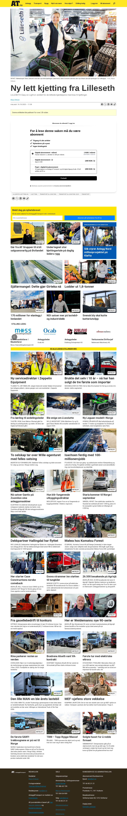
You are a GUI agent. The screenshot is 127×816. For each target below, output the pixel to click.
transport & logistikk (48, 194)
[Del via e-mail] (111, 104)
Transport (38, 3)
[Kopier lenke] (114, 104)
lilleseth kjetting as (20, 194)
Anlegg (28, 3)
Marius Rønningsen (63, 791)
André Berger (60, 783)
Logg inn (94, 3)
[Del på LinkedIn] (108, 104)
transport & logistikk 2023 (69, 194)
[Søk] (114, 3)
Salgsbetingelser (62, 805)
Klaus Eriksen (33, 779)
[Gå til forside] (16, 3)
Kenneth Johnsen (89, 807)
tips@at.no (43, 791)
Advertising (60, 814)
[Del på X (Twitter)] (105, 104)
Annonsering (60, 810)
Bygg (46, 3)
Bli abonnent (105, 3)
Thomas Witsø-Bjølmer (37, 786)
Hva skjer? (69, 3)
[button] (14, 337)
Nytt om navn (56, 3)
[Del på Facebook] (102, 104)
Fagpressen (33, 798)
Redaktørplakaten (35, 808)
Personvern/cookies (36, 812)
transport (85, 194)
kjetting (34, 194)
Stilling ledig (80, 3)
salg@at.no (64, 798)
